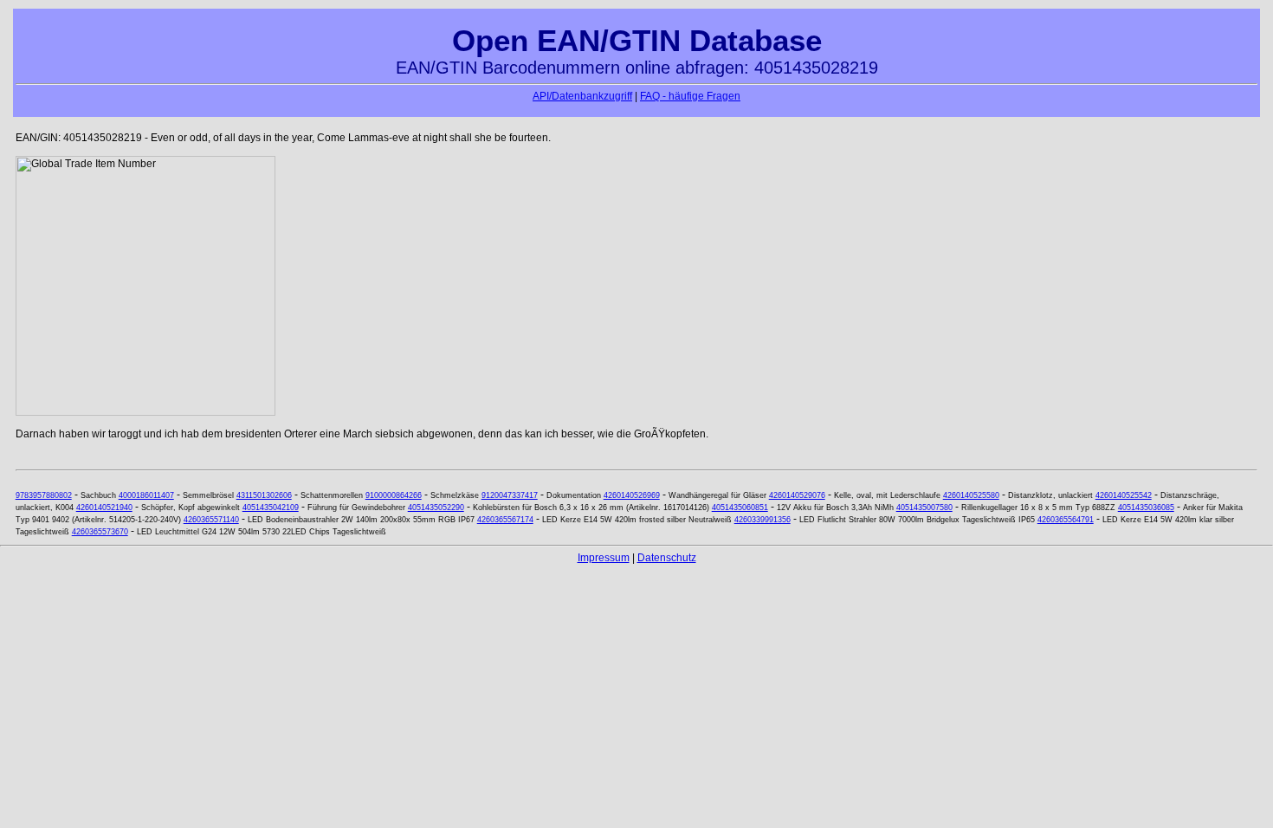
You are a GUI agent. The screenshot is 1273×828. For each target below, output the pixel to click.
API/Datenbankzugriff (582, 96)
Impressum (604, 558)
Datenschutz (666, 558)
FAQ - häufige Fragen (690, 96)
